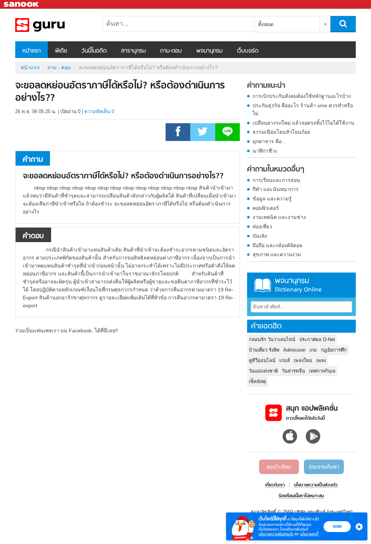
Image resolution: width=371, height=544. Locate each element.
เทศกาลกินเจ (322, 371)
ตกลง (337, 526)
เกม (313, 350)
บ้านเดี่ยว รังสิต (264, 350)
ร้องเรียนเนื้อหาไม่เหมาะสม (301, 496)
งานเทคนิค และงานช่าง (279, 217)
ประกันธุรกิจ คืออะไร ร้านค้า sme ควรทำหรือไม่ (303, 109)
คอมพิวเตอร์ (266, 208)
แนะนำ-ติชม (279, 467)
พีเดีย (61, 51)
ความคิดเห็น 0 (99, 111)
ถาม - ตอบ (59, 67)
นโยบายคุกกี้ (309, 534)
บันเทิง (260, 236)
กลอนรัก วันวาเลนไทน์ (272, 339)
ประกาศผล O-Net (317, 339)
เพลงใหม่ (303, 360)
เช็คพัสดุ (257, 381)
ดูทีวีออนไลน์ (262, 360)
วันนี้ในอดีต (94, 51)
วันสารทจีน (293, 371)
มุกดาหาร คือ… (270, 141)
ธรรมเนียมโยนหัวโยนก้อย (281, 132)
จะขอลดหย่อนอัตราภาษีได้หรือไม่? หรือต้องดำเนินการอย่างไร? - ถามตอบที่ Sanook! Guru (53, 25)
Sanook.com (22, 4)
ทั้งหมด (266, 24)
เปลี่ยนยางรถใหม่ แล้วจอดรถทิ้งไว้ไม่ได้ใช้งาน (303, 123)
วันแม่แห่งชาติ (263, 371)
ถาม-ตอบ (171, 51)
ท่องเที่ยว (262, 226)
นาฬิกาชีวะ (265, 151)
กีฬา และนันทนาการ (276, 189)
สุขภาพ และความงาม (277, 254)
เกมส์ (284, 360)
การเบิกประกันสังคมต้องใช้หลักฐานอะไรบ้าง (302, 96)
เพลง (321, 360)
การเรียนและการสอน (276, 180)
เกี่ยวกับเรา (275, 485)
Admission (294, 350)
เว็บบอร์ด (247, 51)
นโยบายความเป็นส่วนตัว (276, 534)
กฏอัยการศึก (334, 350)
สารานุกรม (133, 51)
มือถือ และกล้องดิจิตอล (278, 245)
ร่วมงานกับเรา (324, 467)
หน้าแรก (31, 51)
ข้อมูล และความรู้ (272, 199)
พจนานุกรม (209, 51)
